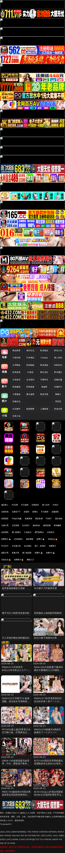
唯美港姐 (44, 365)
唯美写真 (44, 394)
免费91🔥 (39, 552)
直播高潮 (28, 518)
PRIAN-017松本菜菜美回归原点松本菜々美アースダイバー (48, 701)
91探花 (30, 372)
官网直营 (35, 505)
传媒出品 (16, 401)
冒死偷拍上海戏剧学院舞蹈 (48, 612)
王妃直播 (15, 525)
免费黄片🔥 (19, 559)
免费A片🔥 (50, 552)
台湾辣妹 (16, 365)
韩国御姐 (30, 365)
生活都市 (16, 408)
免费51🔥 (40, 539)
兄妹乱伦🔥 (6, 559)
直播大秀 (15, 552)
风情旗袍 (16, 386)
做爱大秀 (5, 552)
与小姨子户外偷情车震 (45, 588)
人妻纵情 (44, 408)
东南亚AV (58, 365)
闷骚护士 (58, 386)
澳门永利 (45, 505)
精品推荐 (16, 350)
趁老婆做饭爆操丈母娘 (13, 588)
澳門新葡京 (39, 532)
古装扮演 (16, 379)
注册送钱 (5, 511)
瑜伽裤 (44, 386)
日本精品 (30, 357)
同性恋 (58, 401)
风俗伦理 (58, 408)
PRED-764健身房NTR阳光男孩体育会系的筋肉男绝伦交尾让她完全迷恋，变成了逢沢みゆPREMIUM (16, 796)
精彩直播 (39, 518)
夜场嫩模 (57, 525)
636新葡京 (18, 539)
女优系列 (30, 379)
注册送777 (16, 511)
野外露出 (58, 372)
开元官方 (5, 546)
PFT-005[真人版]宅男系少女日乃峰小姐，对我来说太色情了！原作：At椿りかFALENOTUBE (16, 734)
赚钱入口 (30, 559)
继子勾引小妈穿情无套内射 (15, 612)
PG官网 (15, 505)
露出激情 (30, 394)
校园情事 (30, 408)
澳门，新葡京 (40, 546)
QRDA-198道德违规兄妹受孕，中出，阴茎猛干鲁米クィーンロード (15, 763)
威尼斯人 (5, 505)
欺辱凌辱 (16, 372)
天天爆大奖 (16, 546)
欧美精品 (44, 350)
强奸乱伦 (30, 350)
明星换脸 (30, 386)
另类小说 (16, 416)
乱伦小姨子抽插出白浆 (45, 637)
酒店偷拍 (58, 518)
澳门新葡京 (16, 532)
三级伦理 (16, 357)
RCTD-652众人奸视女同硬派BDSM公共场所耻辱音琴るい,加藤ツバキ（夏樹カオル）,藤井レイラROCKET (48, 796)
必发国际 (5, 532)
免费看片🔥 (6, 539)
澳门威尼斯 (26, 552)
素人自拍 (58, 357)
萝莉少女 (58, 350)
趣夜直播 (47, 525)
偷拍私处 (36, 525)
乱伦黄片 (26, 525)
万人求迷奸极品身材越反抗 (15, 637)
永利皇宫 (50, 532)
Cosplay (44, 357)
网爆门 (58, 394)
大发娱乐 (27, 532)
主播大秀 (5, 525)
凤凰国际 (5, 518)
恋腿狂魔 (58, 379)
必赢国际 (55, 511)
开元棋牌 (24, 505)
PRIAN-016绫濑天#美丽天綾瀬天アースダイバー (47, 731)
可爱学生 (44, 379)
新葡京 (35, 511)
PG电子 (56, 505)
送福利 (26, 511)
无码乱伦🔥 (52, 539)
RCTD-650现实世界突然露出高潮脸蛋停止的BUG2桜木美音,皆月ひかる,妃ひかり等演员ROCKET (48, 765)
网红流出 (44, 372)
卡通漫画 (16, 394)
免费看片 (52, 546)
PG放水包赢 (17, 518)
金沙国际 (27, 546)
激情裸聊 (29, 539)
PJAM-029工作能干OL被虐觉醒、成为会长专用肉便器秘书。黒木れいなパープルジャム (15, 703)
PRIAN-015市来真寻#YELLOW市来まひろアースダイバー (16, 669)
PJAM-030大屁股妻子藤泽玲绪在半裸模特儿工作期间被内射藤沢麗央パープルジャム (48, 671)
